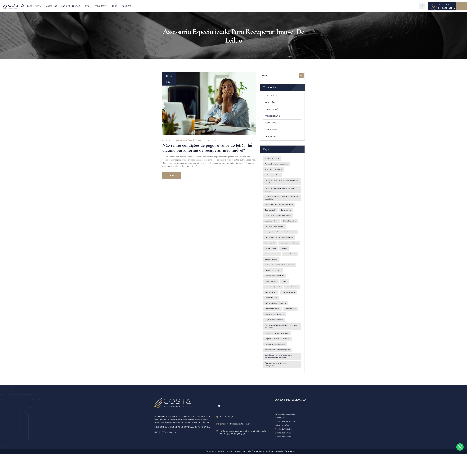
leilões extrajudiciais (272, 309)
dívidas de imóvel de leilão (274, 226)
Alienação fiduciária (272, 158)
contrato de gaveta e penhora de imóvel (279, 204)
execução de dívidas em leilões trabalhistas (280, 232)
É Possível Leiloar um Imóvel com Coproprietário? (276, 364)
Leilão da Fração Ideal (272, 287)
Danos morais (286, 210)
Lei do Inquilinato (271, 281)
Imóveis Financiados (272, 254)
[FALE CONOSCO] (433, 7)
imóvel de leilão (290, 254)
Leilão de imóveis (292, 287)
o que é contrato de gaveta (274, 314)
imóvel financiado (271, 259)
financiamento (270, 243)
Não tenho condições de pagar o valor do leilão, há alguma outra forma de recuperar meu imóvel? (207, 148)
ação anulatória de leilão (273, 169)
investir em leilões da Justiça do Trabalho (279, 265)
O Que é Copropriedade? (274, 320)
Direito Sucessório (289, 221)
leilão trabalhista (271, 298)
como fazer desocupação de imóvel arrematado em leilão (281, 181)
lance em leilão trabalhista (274, 276)
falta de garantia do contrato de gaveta (279, 237)
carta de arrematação (272, 175)
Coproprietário (270, 210)
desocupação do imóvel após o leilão (278, 215)
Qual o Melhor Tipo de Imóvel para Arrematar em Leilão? (281, 326)
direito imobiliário (271, 221)
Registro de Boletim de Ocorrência (277, 339)
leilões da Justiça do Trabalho (275, 303)
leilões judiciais (290, 309)
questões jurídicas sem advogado (276, 333)
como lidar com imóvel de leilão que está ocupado (279, 189)
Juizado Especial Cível (272, 270)
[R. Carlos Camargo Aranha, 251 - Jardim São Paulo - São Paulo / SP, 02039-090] (217, 431)
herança (284, 248)
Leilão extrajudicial (288, 292)
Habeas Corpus (270, 248)
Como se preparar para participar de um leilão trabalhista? (281, 197)
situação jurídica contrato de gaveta (277, 350)
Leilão (285, 281)
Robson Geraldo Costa (176, 140)
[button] (460, 447)
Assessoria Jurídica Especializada (276, 164)
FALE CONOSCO (445, 5)
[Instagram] (219, 407)
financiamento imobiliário (289, 243)
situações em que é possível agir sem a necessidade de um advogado (278, 356)
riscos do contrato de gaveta (275, 344)
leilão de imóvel (270, 292)
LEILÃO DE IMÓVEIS (197, 140)
